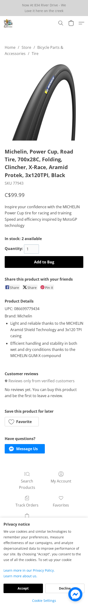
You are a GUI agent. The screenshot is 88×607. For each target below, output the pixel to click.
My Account (61, 481)
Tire (35, 53)
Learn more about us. (20, 576)
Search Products (27, 484)
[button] (8, 23)
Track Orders (26, 505)
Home (10, 47)
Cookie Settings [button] (44, 600)
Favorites (61, 505)
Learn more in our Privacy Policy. (29, 570)
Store (26, 47)
